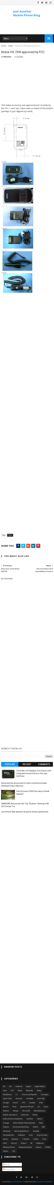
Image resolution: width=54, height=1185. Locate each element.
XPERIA (48, 1147)
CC (17, 1094)
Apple (28, 1086)
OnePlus (29, 1119)
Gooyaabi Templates (44, 1181)
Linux (46, 1106)
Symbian (15, 1139)
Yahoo (5, 1151)
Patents (6, 1127)
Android (19, 1086)
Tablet (35, 1139)
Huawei (32, 1102)
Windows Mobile (25, 1147)
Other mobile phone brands (24, 1123)
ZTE (13, 1151)
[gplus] (26, 1177)
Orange (6, 1123)
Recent (27, 764)
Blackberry (7, 1094)
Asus (5, 1090)
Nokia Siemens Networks (12, 1119)
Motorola (25, 1115)
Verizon (14, 1143)
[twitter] (42, 2)
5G (4, 1086)
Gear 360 (40, 1098)
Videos (23, 1143)
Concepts (44, 1094)
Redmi (35, 1127)
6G (10, 1086)
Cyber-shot (7, 1098)
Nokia (10, 46)
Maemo (6, 1111)
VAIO (5, 1143)
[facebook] (38, 2)
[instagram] (50, 2)
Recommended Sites (21, 1127)
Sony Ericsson (42, 1135)
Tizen (44, 1139)
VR (31, 1143)
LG (39, 1106)
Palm (41, 1123)
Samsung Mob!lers (21, 1131)
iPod (14, 1106)
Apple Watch (40, 1086)
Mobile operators (10, 1115)
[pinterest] (46, 2)
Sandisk (36, 1131)
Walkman (39, 1143)
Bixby (39, 1090)
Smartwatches (8, 1135)
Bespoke (29, 1090)
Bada (20, 1090)
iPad (41, 1102)
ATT (12, 1090)
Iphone (6, 1106)
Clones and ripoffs (29, 1094)
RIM (43, 1127)
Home (3, 46)
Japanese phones (27, 1106)
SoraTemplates (17, 1181)
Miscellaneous (39, 1111)
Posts (7, 1164)
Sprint (5, 1139)
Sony (31, 1135)
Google (6, 1102)
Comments (44, 764)
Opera (39, 1119)
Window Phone (9, 1147)
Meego (15, 1111)
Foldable (29, 1098)
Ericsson (19, 1098)
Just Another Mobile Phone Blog (26, 13)
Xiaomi (38, 1147)
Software (21, 1135)
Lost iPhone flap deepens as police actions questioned (24, 812)
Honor (15, 1102)
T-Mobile (25, 1139)
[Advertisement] (27, 82)
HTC (23, 1102)
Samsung (6, 1131)
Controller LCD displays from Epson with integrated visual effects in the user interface (33, 773)
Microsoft (26, 1111)
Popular (10, 764)
